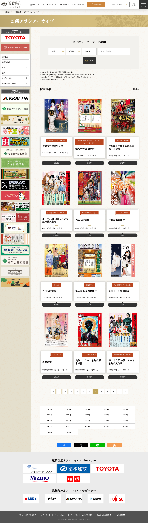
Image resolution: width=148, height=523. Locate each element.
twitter (81, 445)
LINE (97, 445)
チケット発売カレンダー (17, 47)
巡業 (3, 73)
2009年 (106, 426)
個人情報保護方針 (103, 515)
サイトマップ (46, 515)
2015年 (87, 421)
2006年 (68, 432)
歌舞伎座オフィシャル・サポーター (15, 91)
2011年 (68, 426)
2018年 (125, 415)
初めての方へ (64, 4)
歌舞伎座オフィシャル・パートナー (15, 31)
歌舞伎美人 (8, 12)
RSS (114, 445)
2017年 (49, 421)
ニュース (41, 4)
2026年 (68, 409)
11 (119, 392)
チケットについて (78, 4)
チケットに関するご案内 (27, 515)
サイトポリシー (60, 515)
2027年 (49, 409)
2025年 (87, 409)
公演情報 (31, 4)
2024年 (106, 409)
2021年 (68, 415)
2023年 (125, 409)
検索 (91, 61)
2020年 (87, 415)
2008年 (125, 426)
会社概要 (119, 515)
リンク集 (74, 515)
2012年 (49, 426)
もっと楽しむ (52, 4)
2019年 (106, 415)
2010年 (87, 426)
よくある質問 (87, 515)
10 (113, 392)
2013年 (125, 421)
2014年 (106, 421)
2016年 (68, 421)
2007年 (49, 432)
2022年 (49, 415)
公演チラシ (98, 5)
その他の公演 (7, 78)
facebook (64, 445)
